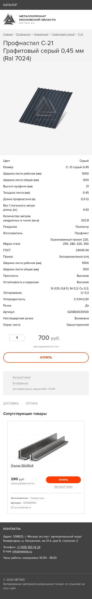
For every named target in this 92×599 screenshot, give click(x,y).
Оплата (32, 403)
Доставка (11, 403)
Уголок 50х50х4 (22, 465)
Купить (46, 357)
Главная (8, 34)
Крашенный (41, 34)
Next (87, 467)
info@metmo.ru (22, 551)
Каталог (10, 5)
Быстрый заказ (22, 377)
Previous (4, 467)
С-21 (80, 34)
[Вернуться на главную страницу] (29, 24)
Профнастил (23, 34)
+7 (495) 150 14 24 (28, 547)
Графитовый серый (63, 34)
